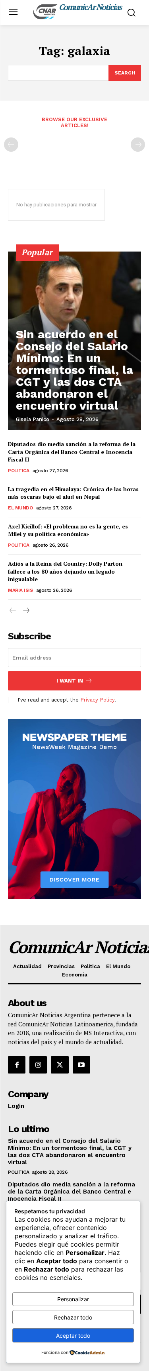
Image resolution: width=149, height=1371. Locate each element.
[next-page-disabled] (138, 144)
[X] (59, 1065)
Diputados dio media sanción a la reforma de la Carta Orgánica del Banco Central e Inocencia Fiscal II (71, 451)
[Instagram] (38, 1065)
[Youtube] (81, 1065)
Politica (18, 470)
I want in (69, 681)
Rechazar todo (73, 1317)
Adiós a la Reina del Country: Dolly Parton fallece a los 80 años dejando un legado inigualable (65, 571)
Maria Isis (20, 590)
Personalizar (73, 1299)
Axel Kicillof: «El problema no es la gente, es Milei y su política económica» (68, 530)
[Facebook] (16, 1065)
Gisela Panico (32, 419)
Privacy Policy (97, 700)
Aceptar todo (73, 1335)
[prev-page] (11, 144)
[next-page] (26, 611)
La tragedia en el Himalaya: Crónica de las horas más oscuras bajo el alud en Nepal (73, 493)
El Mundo (20, 508)
